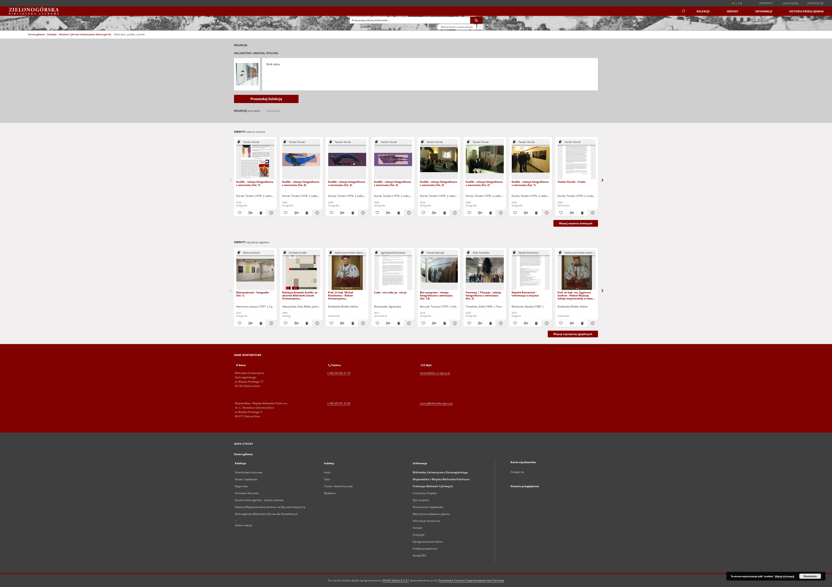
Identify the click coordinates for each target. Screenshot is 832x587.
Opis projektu (421, 500)
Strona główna (36, 34)
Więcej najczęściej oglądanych (572, 334)
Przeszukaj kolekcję (266, 99)
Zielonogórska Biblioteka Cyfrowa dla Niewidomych (266, 514)
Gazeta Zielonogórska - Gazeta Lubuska (259, 500)
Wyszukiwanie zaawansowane (457, 26)
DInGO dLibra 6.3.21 (396, 580)
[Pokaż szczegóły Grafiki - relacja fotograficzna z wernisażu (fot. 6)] (316, 213)
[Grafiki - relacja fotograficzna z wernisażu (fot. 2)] (485, 159)
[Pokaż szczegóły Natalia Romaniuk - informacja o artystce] (546, 323)
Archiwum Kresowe (246, 493)
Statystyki (418, 535)
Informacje (763, 11)
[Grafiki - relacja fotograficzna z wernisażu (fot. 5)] (347, 159)
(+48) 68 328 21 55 (338, 373)
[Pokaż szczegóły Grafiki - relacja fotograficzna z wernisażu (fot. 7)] (270, 213)
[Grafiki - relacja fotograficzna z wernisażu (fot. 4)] (393, 159)
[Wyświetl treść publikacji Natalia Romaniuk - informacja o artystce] (536, 323)
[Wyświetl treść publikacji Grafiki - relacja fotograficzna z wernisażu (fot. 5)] (352, 213)
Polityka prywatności (425, 548)
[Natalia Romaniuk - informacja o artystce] (531, 270)
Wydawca (330, 493)
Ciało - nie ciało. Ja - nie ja (390, 292)
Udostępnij (790, 3)
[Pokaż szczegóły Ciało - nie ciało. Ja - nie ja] (408, 323)
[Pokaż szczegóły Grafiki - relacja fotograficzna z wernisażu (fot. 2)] (500, 213)
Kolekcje (703, 11)
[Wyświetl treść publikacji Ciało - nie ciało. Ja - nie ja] (398, 323)
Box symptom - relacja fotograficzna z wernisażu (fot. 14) (436, 295)
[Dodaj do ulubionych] (239, 213)
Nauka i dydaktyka (246, 479)
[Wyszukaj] (476, 20)
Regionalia (241, 486)
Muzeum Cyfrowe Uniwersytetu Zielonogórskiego (87, 34)
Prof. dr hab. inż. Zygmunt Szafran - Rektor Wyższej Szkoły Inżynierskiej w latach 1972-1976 (576, 295)
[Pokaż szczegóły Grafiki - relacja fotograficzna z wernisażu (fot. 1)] (546, 213)
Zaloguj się (815, 3)
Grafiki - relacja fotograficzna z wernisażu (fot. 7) (254, 183)
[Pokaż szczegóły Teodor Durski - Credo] (592, 213)
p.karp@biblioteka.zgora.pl (436, 403)
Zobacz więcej (243, 525)
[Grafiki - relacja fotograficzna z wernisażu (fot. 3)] (439, 159)
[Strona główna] (683, 11)
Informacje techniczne (426, 521)
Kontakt (417, 528)
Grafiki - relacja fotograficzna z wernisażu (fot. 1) (530, 183)
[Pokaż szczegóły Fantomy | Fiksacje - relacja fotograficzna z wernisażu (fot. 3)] (500, 323)
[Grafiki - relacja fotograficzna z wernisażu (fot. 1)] (531, 159)
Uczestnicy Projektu (425, 493)
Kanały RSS (419, 555)
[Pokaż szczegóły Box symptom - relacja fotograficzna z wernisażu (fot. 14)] (454, 323)
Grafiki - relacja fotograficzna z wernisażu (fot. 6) (300, 183)
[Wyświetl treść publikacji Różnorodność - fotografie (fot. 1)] (260, 323)
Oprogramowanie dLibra (428, 541)
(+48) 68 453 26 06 (338, 403)
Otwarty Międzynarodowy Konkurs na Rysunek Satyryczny (270, 507)
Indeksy (732, 11)
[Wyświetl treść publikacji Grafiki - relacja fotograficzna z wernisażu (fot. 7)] (260, 213)
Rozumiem (810, 576)
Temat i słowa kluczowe (338, 486)
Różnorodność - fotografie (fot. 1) (252, 294)
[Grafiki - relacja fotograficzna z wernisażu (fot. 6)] (301, 159)
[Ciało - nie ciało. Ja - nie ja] (393, 270)
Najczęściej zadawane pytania (431, 514)
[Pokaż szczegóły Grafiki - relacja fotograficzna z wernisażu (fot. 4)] (408, 213)
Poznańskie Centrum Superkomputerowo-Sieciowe (471, 580)
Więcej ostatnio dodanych (575, 223)
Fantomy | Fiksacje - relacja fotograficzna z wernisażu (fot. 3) (483, 295)
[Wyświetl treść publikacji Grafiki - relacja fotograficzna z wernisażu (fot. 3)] (444, 213)
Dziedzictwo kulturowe (249, 472)
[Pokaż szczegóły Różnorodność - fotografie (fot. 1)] (270, 323)
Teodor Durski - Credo (571, 182)
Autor (327, 472)
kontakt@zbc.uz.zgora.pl (435, 373)
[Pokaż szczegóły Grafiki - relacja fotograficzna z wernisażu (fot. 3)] (454, 213)
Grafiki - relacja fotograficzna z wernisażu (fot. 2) (484, 183)
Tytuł (327, 479)
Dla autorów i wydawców (428, 507)
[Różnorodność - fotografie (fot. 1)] (255, 270)
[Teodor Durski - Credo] (577, 159)
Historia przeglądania (806, 11)
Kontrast (766, 3)
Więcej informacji (784, 576)
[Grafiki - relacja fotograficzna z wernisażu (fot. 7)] (255, 159)
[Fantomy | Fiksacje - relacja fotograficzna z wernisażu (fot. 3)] (485, 270)
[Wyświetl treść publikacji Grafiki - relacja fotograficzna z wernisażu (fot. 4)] (398, 213)
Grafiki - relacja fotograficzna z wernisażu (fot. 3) (438, 183)
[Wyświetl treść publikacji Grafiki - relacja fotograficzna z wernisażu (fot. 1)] (536, 213)
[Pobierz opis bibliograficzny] (250, 213)
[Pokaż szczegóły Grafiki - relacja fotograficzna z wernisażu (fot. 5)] (362, 213)
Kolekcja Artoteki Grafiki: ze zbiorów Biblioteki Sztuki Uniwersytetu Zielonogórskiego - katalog (299, 295)
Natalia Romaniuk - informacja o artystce (525, 294)
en (740, 3)
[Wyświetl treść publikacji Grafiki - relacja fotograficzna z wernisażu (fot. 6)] (306, 213)
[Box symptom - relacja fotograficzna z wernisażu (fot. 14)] (439, 270)
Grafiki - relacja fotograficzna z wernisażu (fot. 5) (346, 183)
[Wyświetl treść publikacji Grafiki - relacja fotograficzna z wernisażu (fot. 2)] (490, 213)
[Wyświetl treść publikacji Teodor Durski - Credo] (582, 213)
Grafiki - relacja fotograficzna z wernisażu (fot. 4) (392, 183)
